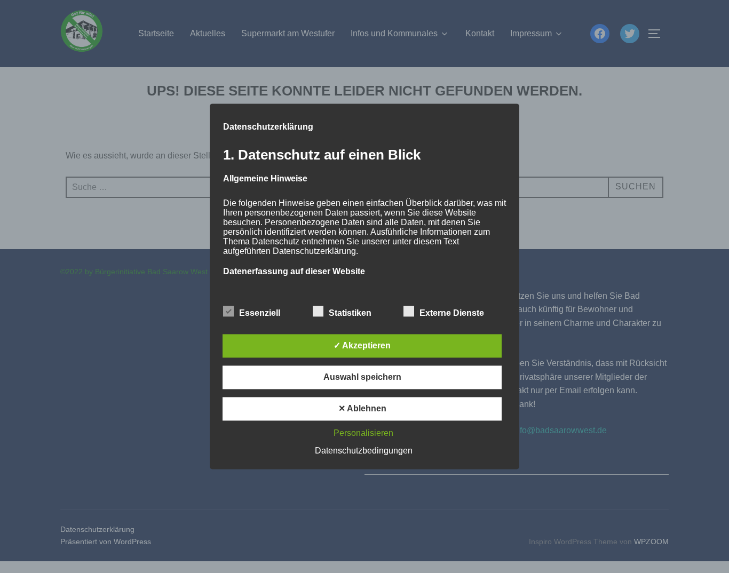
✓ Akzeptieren (362, 346)
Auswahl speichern (362, 377)
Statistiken (350, 313)
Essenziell (259, 313)
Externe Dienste (451, 313)
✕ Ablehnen (362, 408)
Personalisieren (363, 433)
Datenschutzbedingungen (364, 451)
